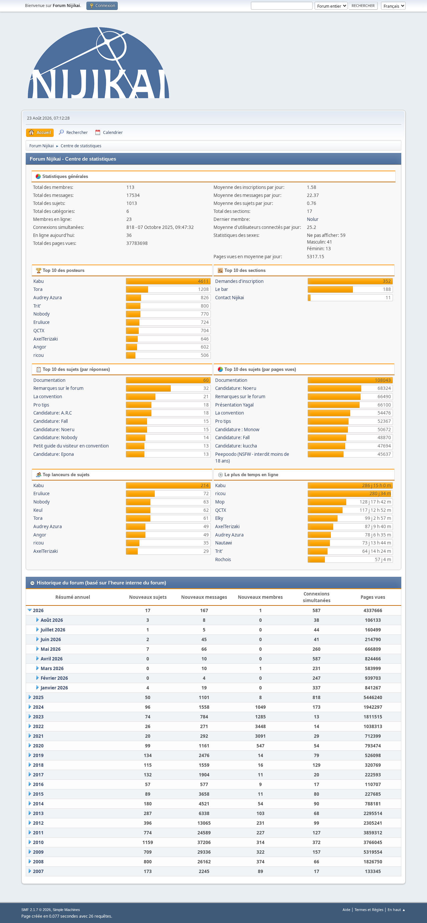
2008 (38, 862)
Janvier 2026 (54, 688)
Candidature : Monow (237, 430)
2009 (38, 852)
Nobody (41, 314)
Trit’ (37, 306)
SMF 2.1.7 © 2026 (36, 910)
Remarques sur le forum (58, 388)
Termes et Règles (369, 909)
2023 (38, 717)
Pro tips (41, 405)
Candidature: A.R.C (52, 413)
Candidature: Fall (50, 421)
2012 (38, 823)
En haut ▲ (397, 909)
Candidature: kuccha (236, 446)
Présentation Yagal (234, 405)
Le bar (221, 289)
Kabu (38, 281)
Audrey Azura (47, 298)
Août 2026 (52, 620)
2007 (38, 871)
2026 (38, 610)
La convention (47, 397)
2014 (38, 804)
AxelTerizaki (45, 339)
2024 (38, 707)
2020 (38, 746)
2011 (38, 833)
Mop (220, 502)
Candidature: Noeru (53, 430)
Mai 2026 (51, 649)
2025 (38, 697)
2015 (38, 794)
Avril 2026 (52, 659)
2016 (38, 784)
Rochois (223, 559)
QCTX (38, 331)
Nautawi (223, 543)
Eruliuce (41, 322)
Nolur (313, 219)
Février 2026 (54, 678)
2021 (38, 736)
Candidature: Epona (53, 454)
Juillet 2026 (53, 630)
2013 (38, 813)
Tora (37, 289)
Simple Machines (66, 910)
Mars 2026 (52, 668)
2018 (38, 765)
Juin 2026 (51, 639)
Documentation (49, 380)
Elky (219, 518)
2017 (38, 775)
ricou (38, 355)
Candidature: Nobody (55, 438)
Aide (346, 909)
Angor (39, 347)
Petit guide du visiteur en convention (71, 446)
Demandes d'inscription (239, 281)
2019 (38, 755)
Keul (37, 510)
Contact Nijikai (229, 298)
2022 (38, 726)
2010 (38, 842)
